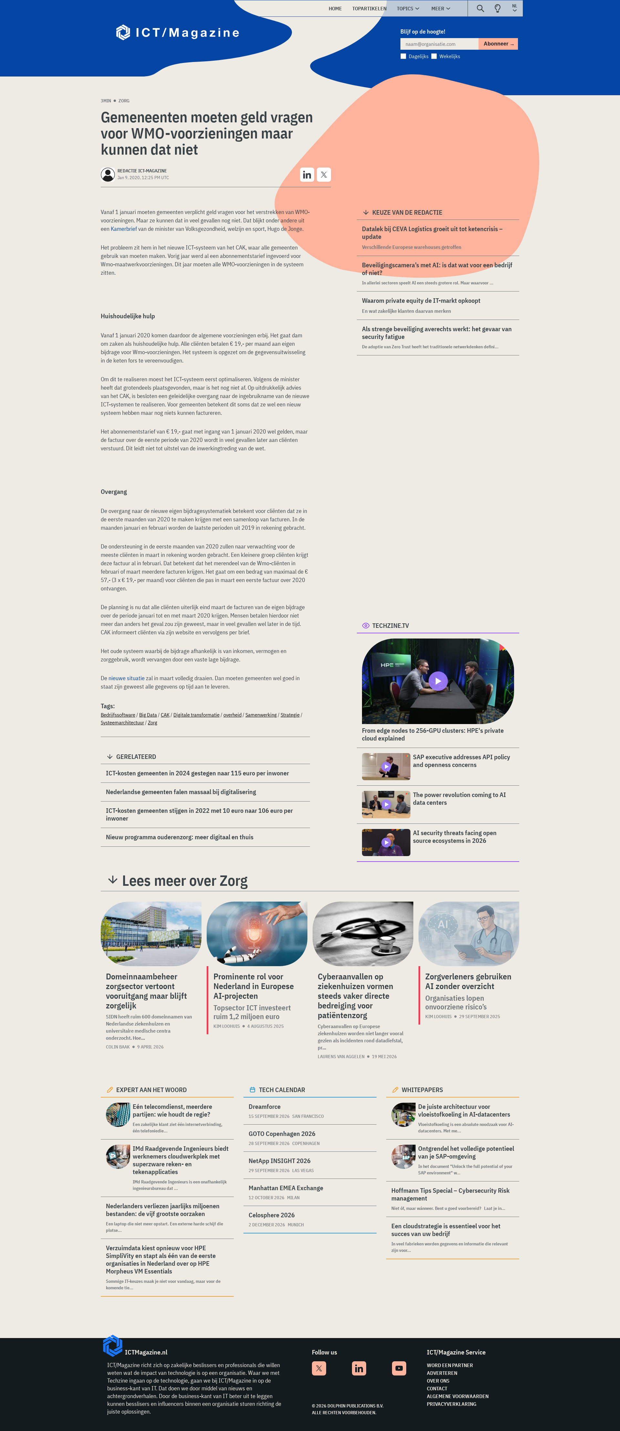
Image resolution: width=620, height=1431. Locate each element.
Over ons (438, 1380)
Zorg (124, 101)
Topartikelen (369, 8)
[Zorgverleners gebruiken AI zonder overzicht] (468, 934)
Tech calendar (282, 1089)
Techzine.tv (390, 625)
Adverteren (442, 1373)
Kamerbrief (124, 228)
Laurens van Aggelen (341, 1056)
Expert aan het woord (151, 1089)
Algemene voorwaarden (458, 1396)
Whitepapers (422, 1089)
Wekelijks (449, 56)
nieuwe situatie (126, 678)
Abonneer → (499, 43)
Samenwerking (261, 714)
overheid (232, 714)
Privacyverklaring (451, 1404)
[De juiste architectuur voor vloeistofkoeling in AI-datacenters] (403, 1118)
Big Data (148, 714)
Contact (437, 1388)
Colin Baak (118, 1047)
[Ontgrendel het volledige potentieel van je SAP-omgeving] (403, 1160)
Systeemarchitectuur (122, 722)
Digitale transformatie (196, 714)
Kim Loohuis (226, 1026)
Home (335, 8)
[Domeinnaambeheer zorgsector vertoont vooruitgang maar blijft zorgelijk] (151, 934)
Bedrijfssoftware (118, 714)
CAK (165, 714)
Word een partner (450, 1365)
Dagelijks (419, 56)
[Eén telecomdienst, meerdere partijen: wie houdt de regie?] (118, 1118)
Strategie (290, 714)
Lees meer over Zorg (185, 880)
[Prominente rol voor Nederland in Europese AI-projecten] (257, 934)
